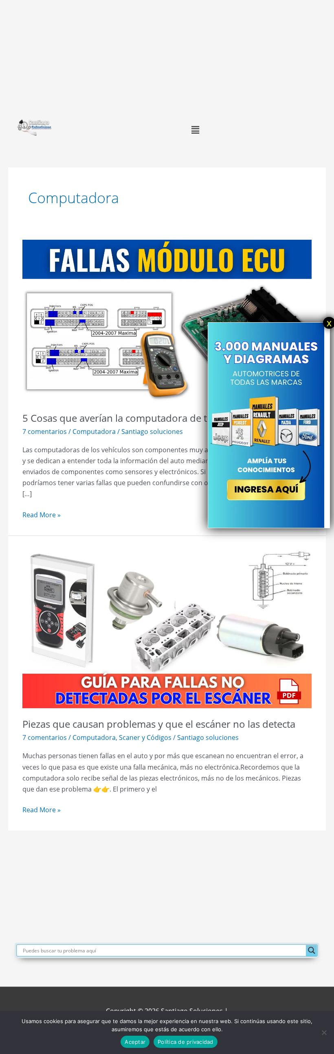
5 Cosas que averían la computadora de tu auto (129, 418)
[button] (195, 129)
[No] (324, 1032)
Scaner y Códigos (145, 737)
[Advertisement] (167, 57)
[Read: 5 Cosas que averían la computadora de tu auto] (167, 320)
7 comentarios (44, 431)
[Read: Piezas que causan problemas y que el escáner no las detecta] (167, 626)
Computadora (94, 431)
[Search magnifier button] (311, 950)
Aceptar (135, 1042)
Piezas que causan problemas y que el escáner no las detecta (158, 724)
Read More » (41, 514)
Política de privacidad (185, 1042)
